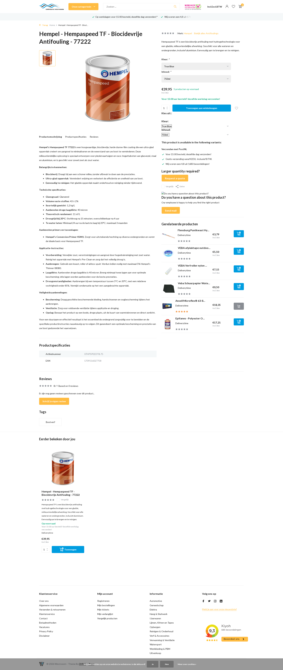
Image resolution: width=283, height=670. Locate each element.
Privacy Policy (46, 631)
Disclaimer (44, 635)
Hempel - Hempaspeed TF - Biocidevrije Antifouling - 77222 (61, 493)
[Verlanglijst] (233, 7)
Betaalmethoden (47, 622)
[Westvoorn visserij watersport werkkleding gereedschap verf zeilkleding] (51, 6)
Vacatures (44, 627)
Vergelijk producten (107, 618)
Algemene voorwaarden (51, 605)
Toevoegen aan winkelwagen (201, 108)
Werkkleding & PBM (160, 648)
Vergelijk (169, 186)
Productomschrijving (50, 136)
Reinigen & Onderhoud (161, 631)
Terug (45, 25)
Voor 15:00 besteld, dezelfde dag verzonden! (188, 154)
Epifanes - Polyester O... (190, 318)
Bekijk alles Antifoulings (206, 33)
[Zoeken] (175, 6)
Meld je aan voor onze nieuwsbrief (219, 609)
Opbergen (155, 627)
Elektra (153, 609)
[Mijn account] (226, 6)
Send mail (171, 210)
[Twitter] (209, 601)
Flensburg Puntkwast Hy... (193, 230)
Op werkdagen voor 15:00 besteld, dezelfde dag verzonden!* (126, 16)
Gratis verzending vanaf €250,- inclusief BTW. (189, 159)
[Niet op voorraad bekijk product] (239, 306)
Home (52, 25)
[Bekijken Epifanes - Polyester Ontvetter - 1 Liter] (167, 324)
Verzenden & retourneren (52, 609)
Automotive (156, 600)
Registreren (103, 600)
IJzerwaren (155, 618)
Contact (43, 618)
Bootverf (50, 422)
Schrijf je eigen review (54, 401)
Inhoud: (166, 71)
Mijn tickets (103, 609)
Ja (152, 664)
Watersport (156, 644)
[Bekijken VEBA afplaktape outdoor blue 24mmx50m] (168, 253)
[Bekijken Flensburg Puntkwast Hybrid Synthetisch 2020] (168, 235)
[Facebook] (203, 601)
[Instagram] (215, 601)
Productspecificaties (75, 136)
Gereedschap (157, 605)
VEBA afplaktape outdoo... (194, 247)
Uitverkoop (155, 653)
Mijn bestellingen (106, 605)
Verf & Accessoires (159, 635)
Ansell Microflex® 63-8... (190, 300)
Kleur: (165, 59)
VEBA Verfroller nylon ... (192, 265)
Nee (167, 664)
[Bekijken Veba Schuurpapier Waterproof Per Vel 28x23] (168, 288)
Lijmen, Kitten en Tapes (162, 622)
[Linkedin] (221, 601)
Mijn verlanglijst (105, 614)
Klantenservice (47, 614)
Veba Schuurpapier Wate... (194, 283)
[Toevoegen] (239, 233)
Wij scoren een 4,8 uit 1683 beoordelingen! (188, 163)
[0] (239, 7)
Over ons (44, 600)
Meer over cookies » (187, 664)
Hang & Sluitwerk (158, 614)
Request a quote (175, 178)
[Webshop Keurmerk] (193, 6)
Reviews (94, 136)
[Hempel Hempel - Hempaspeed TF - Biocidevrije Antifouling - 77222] (63, 468)
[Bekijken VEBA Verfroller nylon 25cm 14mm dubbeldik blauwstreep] (168, 271)
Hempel (188, 33)
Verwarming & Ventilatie (162, 640)
